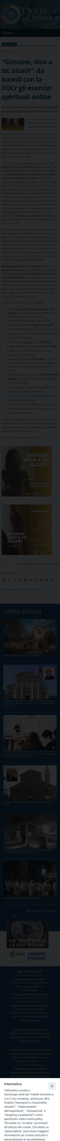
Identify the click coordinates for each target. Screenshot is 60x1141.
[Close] (52, 1086)
